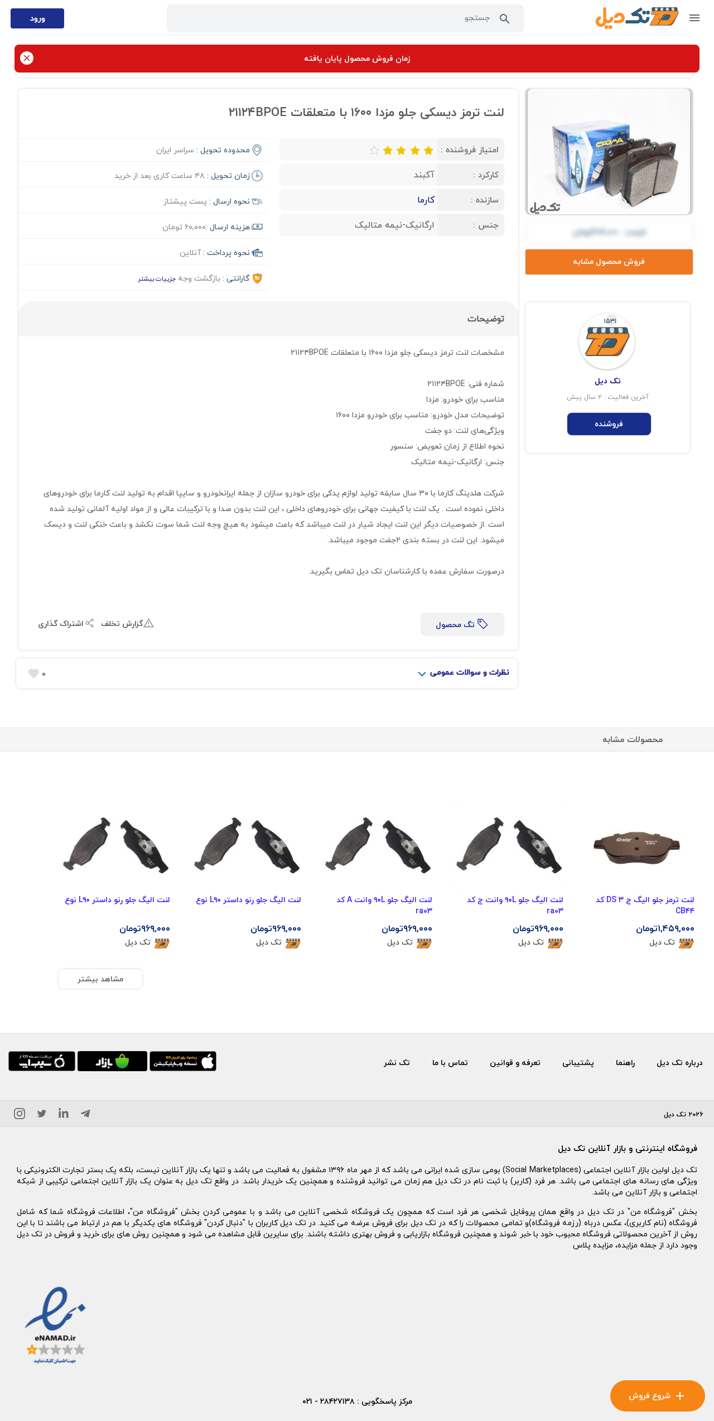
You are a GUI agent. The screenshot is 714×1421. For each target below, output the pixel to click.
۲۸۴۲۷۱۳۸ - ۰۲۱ (328, 1401)
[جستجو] (504, 21)
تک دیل (662, 943)
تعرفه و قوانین (515, 1063)
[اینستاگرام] (19, 1115)
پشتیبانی (578, 1063)
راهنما (625, 1063)
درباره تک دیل (680, 1063)
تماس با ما (450, 1063)
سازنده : (485, 199)
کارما (426, 200)
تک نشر (397, 1063)
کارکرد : (486, 174)
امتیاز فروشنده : (470, 149)
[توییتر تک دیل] (42, 1115)
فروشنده (609, 424)
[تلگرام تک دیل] (85, 1115)
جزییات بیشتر (157, 278)
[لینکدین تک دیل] (63, 1115)
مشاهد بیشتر (100, 979)
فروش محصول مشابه (609, 261)
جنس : (486, 225)
